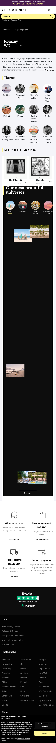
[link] (15, 10)
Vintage (42, 660)
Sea (22, 687)
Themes (6, 30)
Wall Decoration (46, 692)
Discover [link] (28, 493)
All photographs (21, 30)
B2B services (8, 645)
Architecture (25, 660)
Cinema (42, 678)
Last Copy (6, 669)
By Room (43, 696)
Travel (4, 701)
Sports (5, 705)
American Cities (27, 701)
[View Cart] (48, 10)
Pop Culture (44, 669)
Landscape (7, 696)
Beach (23, 669)
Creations (24, 696)
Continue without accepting (44, 725)
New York (43, 673)
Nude (22, 692)
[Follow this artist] (21, 46)
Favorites (6, 673)
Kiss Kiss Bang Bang (40, 180)
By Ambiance (45, 701)
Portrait (23, 682)
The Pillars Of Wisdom (15, 180)
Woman (23, 678)
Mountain (43, 664)
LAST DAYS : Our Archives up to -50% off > (28, 2)
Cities (4, 682)
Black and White (9, 687)
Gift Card (6, 660)
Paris (41, 682)
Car (22, 664)
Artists (4, 20)
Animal (5, 692)
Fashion (5, 678)
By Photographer (46, 705)
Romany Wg (16, 183)
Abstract (24, 673)
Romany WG (16, 20)
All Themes (44, 687)
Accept (44, 733)
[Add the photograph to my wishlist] (26, 182)
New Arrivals (7, 664)
